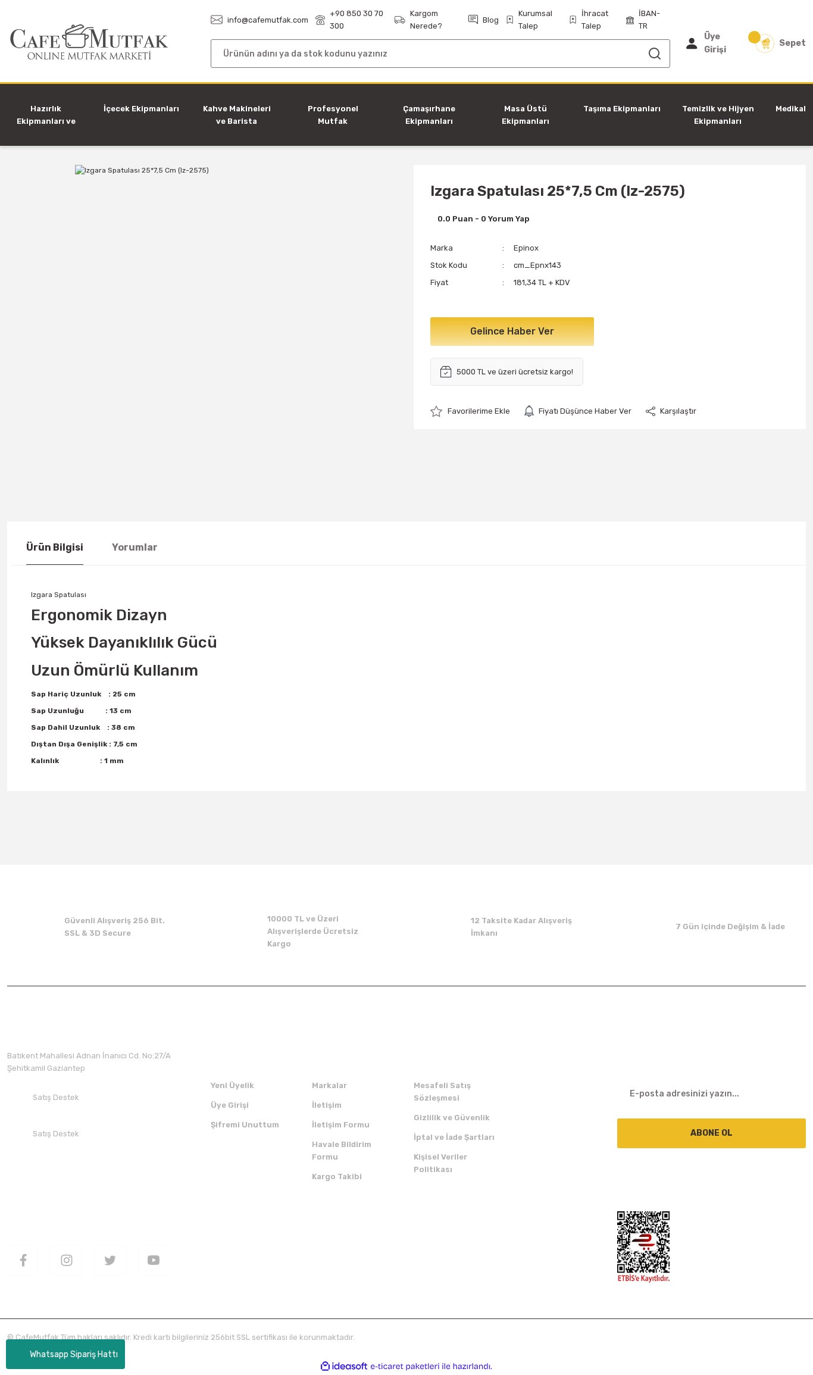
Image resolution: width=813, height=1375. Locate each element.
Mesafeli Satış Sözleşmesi (442, 1091)
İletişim (327, 1105)
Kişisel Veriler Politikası (440, 1163)
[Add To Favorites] (470, 411)
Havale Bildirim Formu (341, 1150)
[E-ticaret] (405, 1366)
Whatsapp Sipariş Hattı (74, 1354)
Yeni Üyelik (232, 1085)
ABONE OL (711, 1133)
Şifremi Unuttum (245, 1124)
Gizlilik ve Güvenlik (452, 1117)
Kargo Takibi (337, 1176)
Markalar (329, 1085)
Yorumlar (135, 547)
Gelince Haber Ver (512, 331)
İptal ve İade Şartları (454, 1137)
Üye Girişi (230, 1105)
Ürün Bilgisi (54, 547)
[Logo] (89, 42)
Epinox (526, 247)
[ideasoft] (344, 1366)
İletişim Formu (341, 1124)
